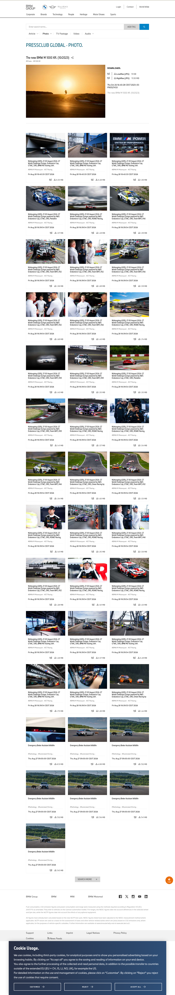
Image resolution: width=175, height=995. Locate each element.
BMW (53, 896)
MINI (72, 896)
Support (30, 932)
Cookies (30, 938)
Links (49, 932)
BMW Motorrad (95, 896)
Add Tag (131, 26)
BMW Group (32, 896)
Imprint (69, 932)
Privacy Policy (120, 932)
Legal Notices (93, 932)
